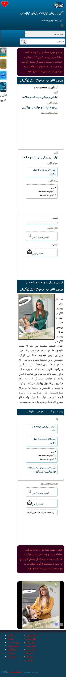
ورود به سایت (13, 642)
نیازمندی (29, 660)
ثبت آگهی (12, 635)
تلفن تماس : (52, 228)
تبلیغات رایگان (32, 635)
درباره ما (11, 653)
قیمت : (55, 218)
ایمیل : (55, 244)
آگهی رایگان (31, 639)
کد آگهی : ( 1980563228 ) (46, 87)
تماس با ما (12, 657)
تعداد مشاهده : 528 (49, 113)
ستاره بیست (31, 649)
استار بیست (31, 646)
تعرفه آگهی (12, 649)
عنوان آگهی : (52, 102)
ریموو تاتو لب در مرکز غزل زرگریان (45, 411)
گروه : (55, 92)
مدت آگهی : (53, 180)
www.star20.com (15, 672)
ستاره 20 (29, 657)
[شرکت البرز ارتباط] (3, 56)
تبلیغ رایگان (30, 642)
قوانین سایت (13, 646)
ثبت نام (11, 639)
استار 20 (29, 653)
